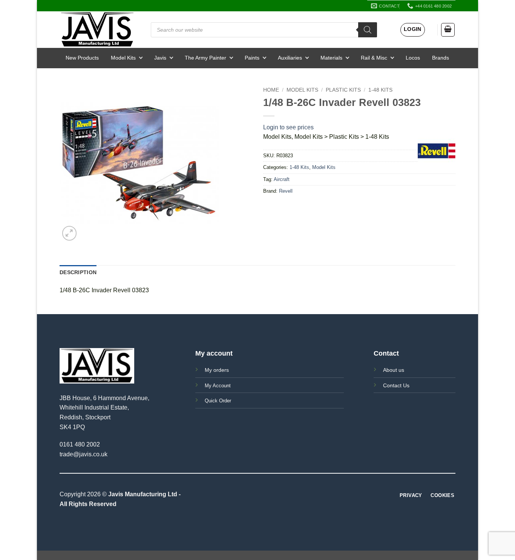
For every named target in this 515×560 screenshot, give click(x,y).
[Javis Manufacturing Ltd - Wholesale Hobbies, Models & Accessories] (97, 30)
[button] (412, 30)
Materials (331, 58)
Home (271, 90)
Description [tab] (78, 272)
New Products (82, 58)
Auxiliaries (290, 58)
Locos (413, 58)
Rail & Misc (374, 58)
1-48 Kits (380, 90)
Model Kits (123, 58)
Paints (252, 58)
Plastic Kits (343, 90)
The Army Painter (205, 58)
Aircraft (282, 179)
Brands (440, 58)
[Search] (367, 29)
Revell (286, 191)
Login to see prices (288, 127)
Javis (160, 58)
